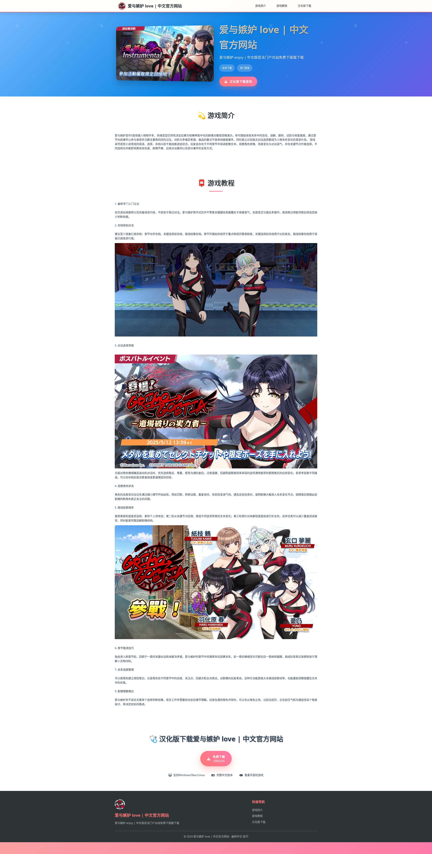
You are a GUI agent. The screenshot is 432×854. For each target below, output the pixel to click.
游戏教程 (281, 6)
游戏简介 (260, 6)
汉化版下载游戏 (241, 81)
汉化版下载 (304, 6)
